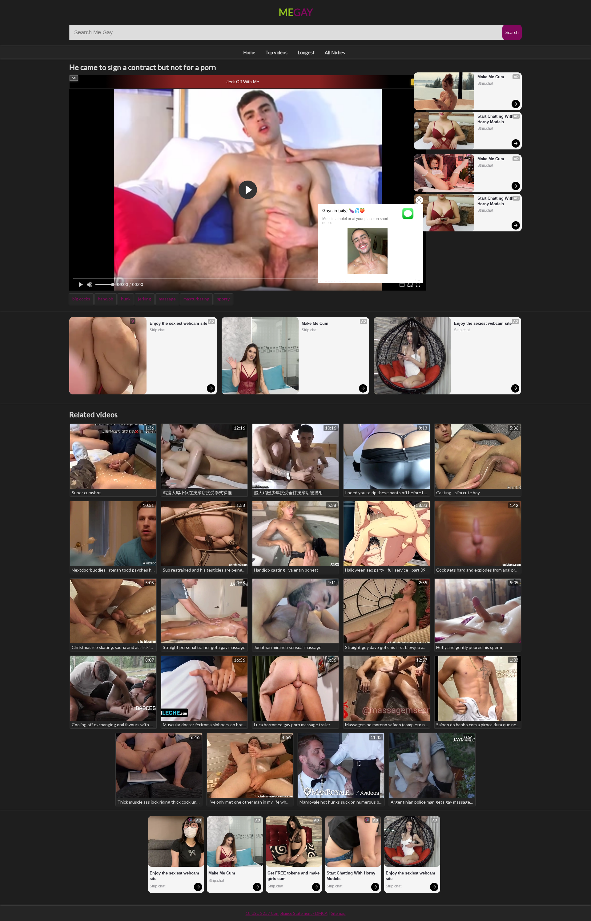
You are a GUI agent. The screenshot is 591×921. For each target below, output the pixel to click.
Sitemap (338, 913)
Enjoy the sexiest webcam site (178, 323)
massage (167, 298)
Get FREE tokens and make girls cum (293, 876)
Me (296, 12)
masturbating (196, 298)
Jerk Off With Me (243, 81)
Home (249, 52)
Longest (306, 52)
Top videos (276, 52)
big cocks (81, 298)
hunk (126, 298)
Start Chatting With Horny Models (496, 119)
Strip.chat (485, 83)
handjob (105, 298)
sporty (223, 298)
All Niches (335, 52)
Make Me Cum (490, 77)
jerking (144, 298)
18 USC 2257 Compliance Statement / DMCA (287, 913)
